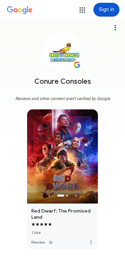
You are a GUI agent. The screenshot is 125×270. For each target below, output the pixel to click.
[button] (82, 10)
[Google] (20, 10)
